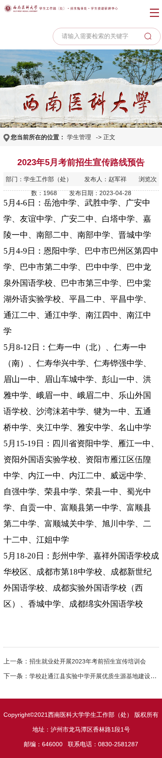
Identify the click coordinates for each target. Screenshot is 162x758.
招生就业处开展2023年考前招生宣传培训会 (87, 661)
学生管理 (79, 137)
